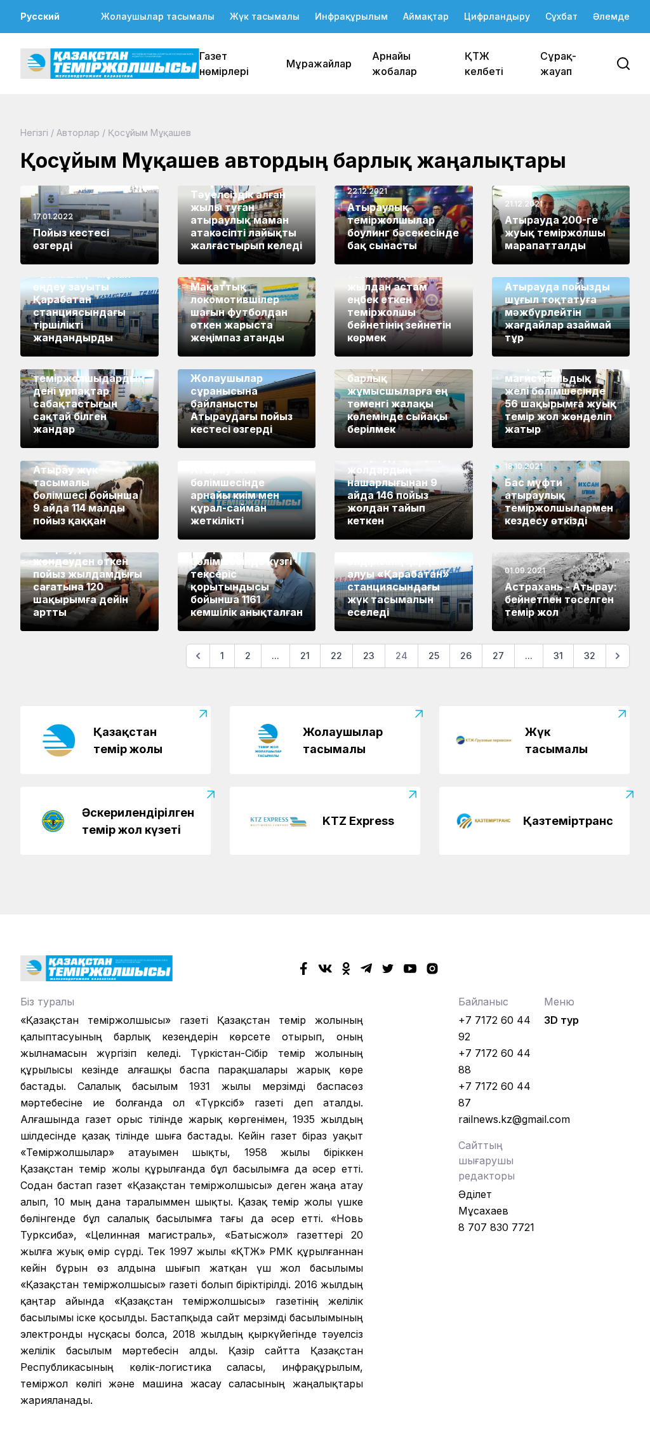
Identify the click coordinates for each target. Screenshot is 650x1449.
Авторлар (78, 132)
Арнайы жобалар (394, 64)
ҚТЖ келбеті (484, 64)
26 (466, 655)
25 (433, 655)
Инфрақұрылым (351, 16)
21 (305, 655)
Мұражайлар (319, 63)
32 (589, 655)
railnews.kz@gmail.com (514, 1119)
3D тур (561, 1020)
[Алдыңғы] (198, 656)
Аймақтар (426, 16)
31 (558, 655)
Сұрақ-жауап (558, 64)
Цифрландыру (497, 16)
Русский (40, 16)
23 (369, 655)
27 (498, 655)
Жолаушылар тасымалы (158, 16)
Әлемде (611, 16)
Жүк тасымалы (265, 16)
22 (336, 655)
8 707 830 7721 (496, 1227)
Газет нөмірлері (224, 64)
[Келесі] (618, 656)
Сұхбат (561, 16)
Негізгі (34, 132)
